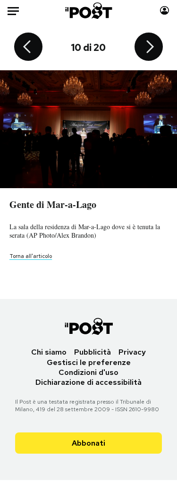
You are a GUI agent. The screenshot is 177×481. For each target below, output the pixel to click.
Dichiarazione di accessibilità (88, 382)
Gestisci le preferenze (89, 362)
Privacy (132, 352)
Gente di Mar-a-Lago (52, 204)
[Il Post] (88, 10)
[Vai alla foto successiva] (149, 48)
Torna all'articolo (30, 256)
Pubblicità (92, 352)
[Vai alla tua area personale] (164, 11)
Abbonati (88, 443)
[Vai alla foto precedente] (28, 48)
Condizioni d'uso (88, 372)
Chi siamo (49, 352)
